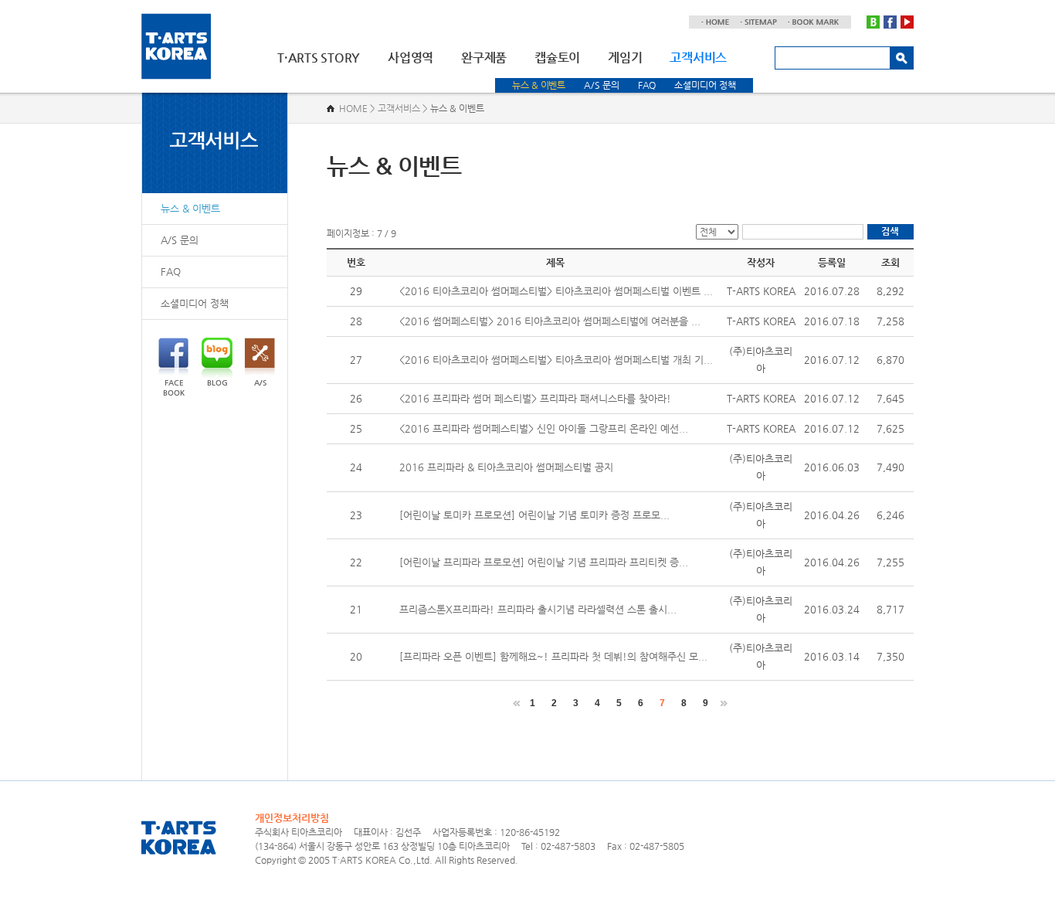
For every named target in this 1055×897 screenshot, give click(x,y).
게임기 (625, 57)
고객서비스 (698, 57)
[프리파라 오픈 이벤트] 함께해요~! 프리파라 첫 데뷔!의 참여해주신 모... (553, 656)
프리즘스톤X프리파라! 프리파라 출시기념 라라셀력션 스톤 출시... (538, 609)
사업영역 (410, 57)
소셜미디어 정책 (704, 85)
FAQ (647, 85)
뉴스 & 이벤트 (538, 85)
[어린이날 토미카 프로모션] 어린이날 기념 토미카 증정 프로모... (534, 515)
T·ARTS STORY (318, 57)
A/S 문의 (601, 85)
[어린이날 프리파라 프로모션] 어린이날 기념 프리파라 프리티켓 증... (543, 562)
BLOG (217, 383)
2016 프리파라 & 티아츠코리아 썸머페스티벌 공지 (506, 467)
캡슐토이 (557, 57)
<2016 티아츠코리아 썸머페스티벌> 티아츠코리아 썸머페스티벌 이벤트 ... (556, 291)
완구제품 (484, 57)
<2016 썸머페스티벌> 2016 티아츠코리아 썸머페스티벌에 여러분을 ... (550, 321)
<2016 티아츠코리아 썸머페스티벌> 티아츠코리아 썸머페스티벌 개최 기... (556, 359)
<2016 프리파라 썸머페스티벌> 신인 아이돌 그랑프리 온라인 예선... (543, 428)
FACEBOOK (174, 388)
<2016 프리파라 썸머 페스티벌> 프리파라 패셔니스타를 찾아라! (535, 398)
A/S (260, 383)
